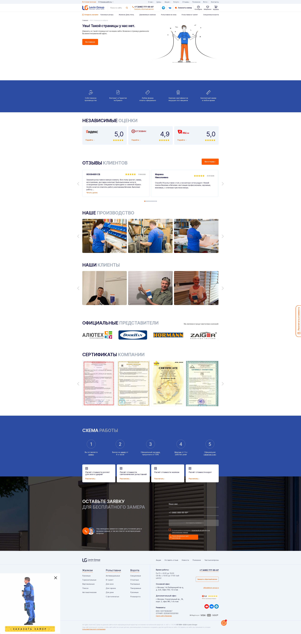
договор (156, 452)
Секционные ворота (211, 15)
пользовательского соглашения (93, 629)
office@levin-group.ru (211, 588)
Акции (167, 2)
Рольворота (135, 596)
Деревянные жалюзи (147, 15)
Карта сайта (160, 616)
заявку (91, 454)
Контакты (215, 2)
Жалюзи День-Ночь (126, 15)
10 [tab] (156, 201)
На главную (90, 42)
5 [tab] (149, 201)
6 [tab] (151, 201)
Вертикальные (88, 584)
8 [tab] (153, 201)
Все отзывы (210, 162)
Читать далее (91, 193)
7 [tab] (152, 201)
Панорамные (135, 588)
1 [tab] (144, 201)
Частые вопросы (211, 560)
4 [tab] (148, 201)
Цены (158, 2)
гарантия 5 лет (210, 454)
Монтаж (177, 452)
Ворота (134, 570)
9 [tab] (155, 201)
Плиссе (85, 588)
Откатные (134, 580)
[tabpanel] (116, 183)
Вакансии (168, 616)
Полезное (196, 2)
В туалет (109, 580)
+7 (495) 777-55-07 (144, 7)
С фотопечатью (112, 596)
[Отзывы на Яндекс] (210, 597)
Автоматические (89, 592)
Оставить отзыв (171, 560)
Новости (185, 560)
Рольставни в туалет (190, 15)
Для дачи (110, 592)
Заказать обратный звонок (207, 579)
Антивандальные (113, 576)
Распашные (135, 584)
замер (123, 452)
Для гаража (111, 588)
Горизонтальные (89, 580)
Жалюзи (87, 570)
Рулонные (86, 576)
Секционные (135, 576)
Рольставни (113, 570)
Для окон (110, 584)
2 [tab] (146, 201)
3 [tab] (147, 201)
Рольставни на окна (168, 15)
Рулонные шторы (107, 15)
